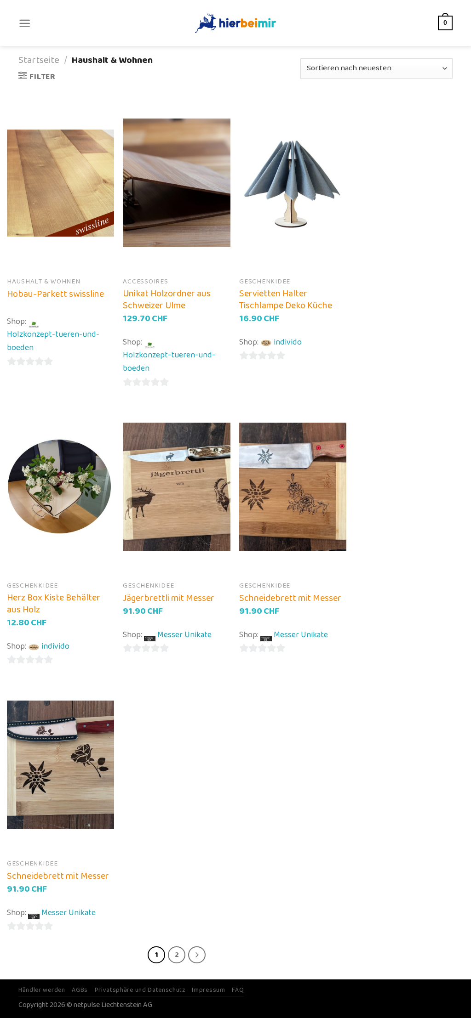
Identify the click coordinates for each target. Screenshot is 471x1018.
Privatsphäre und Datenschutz (140, 990)
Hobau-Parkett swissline (55, 294)
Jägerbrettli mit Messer (168, 598)
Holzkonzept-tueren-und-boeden (53, 341)
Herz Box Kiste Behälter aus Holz (53, 604)
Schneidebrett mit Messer (290, 598)
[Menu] (24, 23)
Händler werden (41, 990)
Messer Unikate (184, 634)
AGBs (80, 990)
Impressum (208, 990)
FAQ (238, 990)
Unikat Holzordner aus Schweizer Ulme (167, 299)
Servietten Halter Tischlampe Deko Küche (285, 299)
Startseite (38, 60)
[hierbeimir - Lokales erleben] (235, 23)
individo (288, 342)
